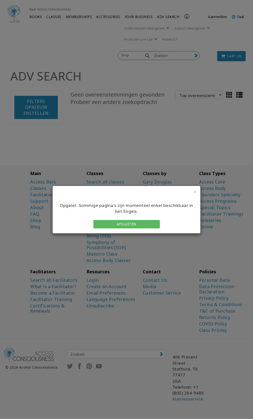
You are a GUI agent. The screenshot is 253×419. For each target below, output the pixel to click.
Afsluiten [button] (126, 224)
